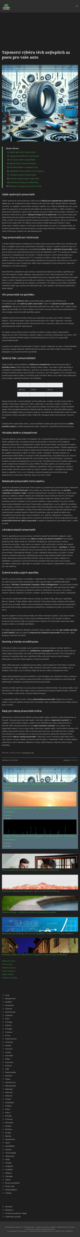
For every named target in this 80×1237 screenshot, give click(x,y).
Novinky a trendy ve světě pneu (23, 182)
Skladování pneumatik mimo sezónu (26, 171)
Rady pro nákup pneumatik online (25, 186)
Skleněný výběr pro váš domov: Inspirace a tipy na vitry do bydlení (35, 954)
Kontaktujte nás (28, 753)
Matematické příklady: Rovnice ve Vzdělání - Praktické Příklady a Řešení (38, 933)
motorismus (74, 760)
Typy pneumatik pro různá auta (24, 156)
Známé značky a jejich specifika (24, 178)
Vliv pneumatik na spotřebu (22, 160)
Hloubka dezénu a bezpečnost (23, 167)
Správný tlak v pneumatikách (22, 163)
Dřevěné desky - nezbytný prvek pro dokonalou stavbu (29, 912)
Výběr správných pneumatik (22, 152)
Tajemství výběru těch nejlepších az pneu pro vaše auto (36, 784)
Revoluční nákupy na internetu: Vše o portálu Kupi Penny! (31, 891)
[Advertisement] (40, 27)
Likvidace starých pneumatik (22, 175)
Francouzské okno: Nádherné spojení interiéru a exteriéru (30, 870)
